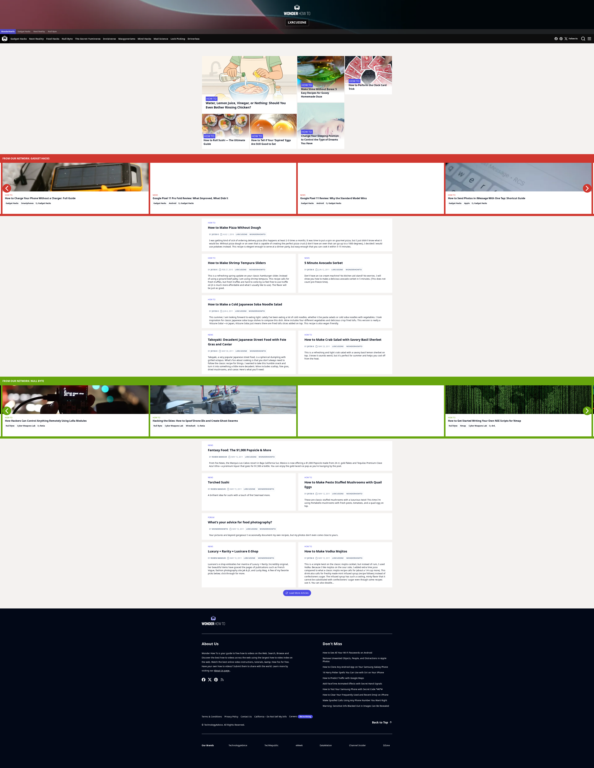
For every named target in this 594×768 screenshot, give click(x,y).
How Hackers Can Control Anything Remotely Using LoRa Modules (46, 420)
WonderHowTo (8, 31)
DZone (386, 745)
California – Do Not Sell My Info (270, 716)
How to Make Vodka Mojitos (325, 551)
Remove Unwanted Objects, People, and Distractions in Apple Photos (354, 660)
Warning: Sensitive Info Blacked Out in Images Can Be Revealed (356, 705)
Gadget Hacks (24, 31)
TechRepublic (271, 745)
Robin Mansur (219, 457)
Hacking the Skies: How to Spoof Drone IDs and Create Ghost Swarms (195, 420)
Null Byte (52, 31)
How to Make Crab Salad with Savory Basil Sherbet (342, 339)
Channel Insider (357, 745)
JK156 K (215, 234)
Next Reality (39, 31)
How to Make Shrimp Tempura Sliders (237, 263)
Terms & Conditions (212, 716)
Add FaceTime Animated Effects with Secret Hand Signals (352, 683)
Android (172, 203)
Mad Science (161, 38)
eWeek (299, 745)
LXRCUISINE (241, 234)
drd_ (494, 425)
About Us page (222, 670)
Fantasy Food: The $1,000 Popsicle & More (239, 450)
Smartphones (27, 203)
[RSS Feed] (222, 679)
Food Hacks (52, 38)
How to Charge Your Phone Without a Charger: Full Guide (40, 198)
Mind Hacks (144, 38)
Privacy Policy (231, 716)
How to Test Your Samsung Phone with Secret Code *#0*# (353, 689)
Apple (467, 203)
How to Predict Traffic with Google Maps (343, 678)
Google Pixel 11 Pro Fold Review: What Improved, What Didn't (190, 198)
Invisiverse (109, 38)
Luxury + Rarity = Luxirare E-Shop (233, 551)
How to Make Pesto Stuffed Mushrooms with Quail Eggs (343, 484)
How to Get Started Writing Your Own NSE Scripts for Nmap (484, 420)
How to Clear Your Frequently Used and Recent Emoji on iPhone (355, 694)
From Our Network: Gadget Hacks (26, 158)
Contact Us (246, 716)
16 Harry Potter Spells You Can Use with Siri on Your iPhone (353, 672)
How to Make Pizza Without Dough (234, 227)
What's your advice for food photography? (240, 522)
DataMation (326, 745)
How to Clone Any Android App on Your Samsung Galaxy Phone (355, 666)
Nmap (463, 425)
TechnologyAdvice (238, 745)
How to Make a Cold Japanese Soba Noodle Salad (245, 304)
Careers (300, 716)
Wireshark (190, 425)
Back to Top (380, 722)
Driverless (193, 38)
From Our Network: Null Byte (23, 381)
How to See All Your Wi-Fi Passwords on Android (347, 652)
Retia (42, 425)
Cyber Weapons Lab (26, 425)
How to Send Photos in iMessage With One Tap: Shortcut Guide (486, 198)
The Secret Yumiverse (88, 38)
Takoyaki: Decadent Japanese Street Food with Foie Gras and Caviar (247, 341)
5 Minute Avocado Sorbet (323, 263)
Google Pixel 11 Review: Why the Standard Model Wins (333, 198)
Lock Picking (178, 38)
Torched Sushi (218, 482)
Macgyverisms (126, 38)
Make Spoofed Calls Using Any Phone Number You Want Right (355, 700)
